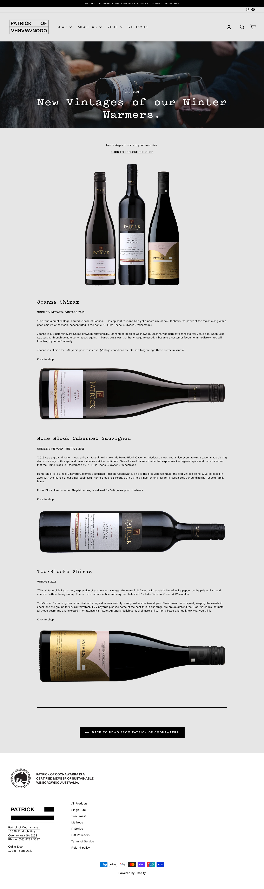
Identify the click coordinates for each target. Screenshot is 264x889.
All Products (79, 803)
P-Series (77, 828)
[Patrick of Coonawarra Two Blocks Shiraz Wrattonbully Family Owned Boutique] (132, 656)
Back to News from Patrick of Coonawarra (135, 732)
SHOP (62, 26)
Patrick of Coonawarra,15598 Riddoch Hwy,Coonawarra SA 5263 (24, 831)
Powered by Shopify (132, 873)
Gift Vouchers (80, 835)
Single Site (78, 809)
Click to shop (45, 359)
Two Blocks (79, 816)
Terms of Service (82, 841)
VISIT (113, 26)
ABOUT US (88, 26)
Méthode (77, 822)
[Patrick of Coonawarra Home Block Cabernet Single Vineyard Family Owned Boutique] (132, 531)
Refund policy (80, 847)
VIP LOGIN (138, 26)
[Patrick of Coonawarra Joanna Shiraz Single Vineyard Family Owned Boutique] (132, 394)
